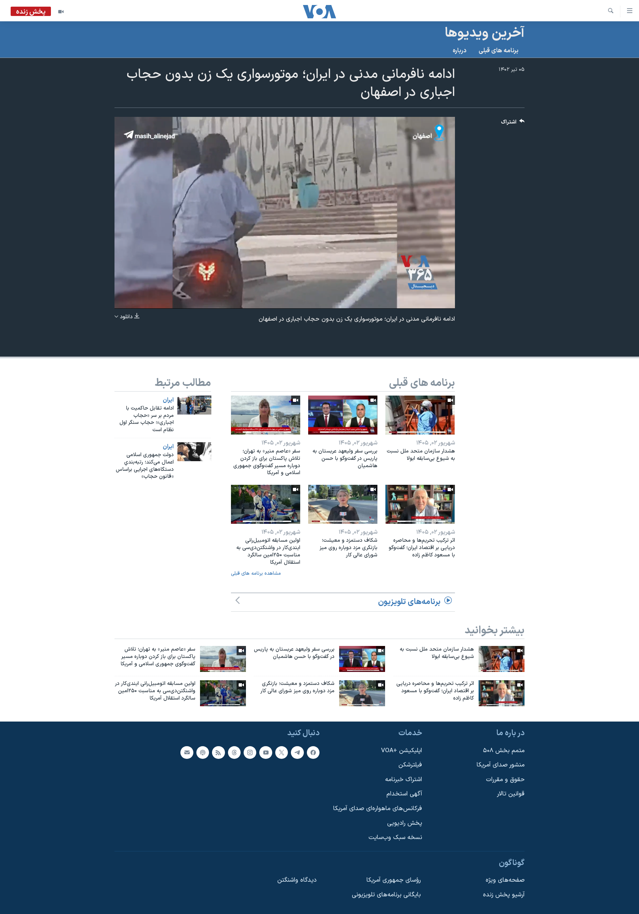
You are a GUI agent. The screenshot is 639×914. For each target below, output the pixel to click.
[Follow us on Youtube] (265, 752)
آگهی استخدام (404, 793)
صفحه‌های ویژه (505, 880)
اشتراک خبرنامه (403, 779)
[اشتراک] (186, 752)
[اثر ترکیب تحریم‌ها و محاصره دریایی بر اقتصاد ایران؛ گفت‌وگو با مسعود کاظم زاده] (420, 504)
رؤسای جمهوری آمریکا (393, 880)
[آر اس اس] (218, 752)
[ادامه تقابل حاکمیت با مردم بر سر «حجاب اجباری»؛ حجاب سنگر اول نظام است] (194, 405)
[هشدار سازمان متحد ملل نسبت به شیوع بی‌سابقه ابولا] (420, 415)
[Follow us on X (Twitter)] (281, 752)
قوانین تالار (511, 793)
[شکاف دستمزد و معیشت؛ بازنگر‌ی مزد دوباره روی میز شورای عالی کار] (342, 504)
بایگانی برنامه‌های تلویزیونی (386, 894)
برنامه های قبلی (499, 50)
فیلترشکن (410, 765)
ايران (168, 400)
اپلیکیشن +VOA (401, 750)
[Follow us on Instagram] (250, 752)
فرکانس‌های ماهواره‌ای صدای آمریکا (377, 808)
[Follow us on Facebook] (313, 752)
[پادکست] (202, 752)
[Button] (513, 124)
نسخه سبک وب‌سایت (395, 837)
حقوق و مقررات (505, 779)
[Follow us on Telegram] (297, 752)
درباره (460, 50)
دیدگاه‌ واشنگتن (297, 880)
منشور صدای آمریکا (501, 765)
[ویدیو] (61, 12)
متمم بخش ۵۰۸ (504, 750)
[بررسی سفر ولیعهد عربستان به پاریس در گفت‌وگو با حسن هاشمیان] (342, 415)
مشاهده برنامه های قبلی (256, 573)
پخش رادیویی (404, 822)
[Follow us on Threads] (234, 752)
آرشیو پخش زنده (504, 894)
